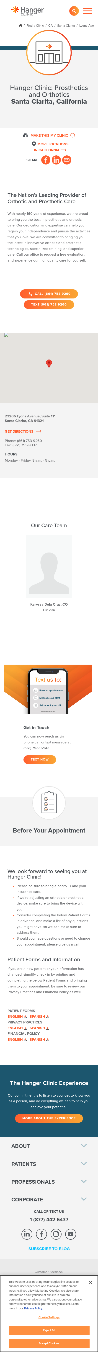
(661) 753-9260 (29, 441)
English (15, 1016)
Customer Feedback (49, 1272)
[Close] (91, 1282)
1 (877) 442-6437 (49, 1220)
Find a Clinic (35, 26)
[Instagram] (56, 1234)
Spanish (37, 1016)
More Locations (51, 147)
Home (21, 25)
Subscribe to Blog (49, 1248)
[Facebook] (45, 160)
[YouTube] (70, 1234)
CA (50, 26)
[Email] (66, 160)
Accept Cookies (49, 1343)
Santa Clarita (66, 26)
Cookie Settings (49, 1317)
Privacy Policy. (33, 1308)
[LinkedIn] (56, 160)
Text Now (40, 759)
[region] (49, 1313)
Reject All (49, 1330)
